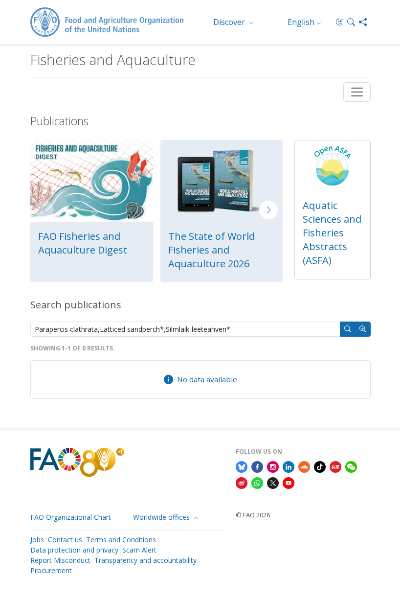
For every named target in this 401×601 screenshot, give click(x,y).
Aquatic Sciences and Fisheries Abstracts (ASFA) (332, 233)
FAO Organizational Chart (70, 517)
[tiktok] (320, 466)
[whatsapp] (257, 482)
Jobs (37, 539)
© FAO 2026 (253, 514)
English (301, 22)
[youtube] (288, 482)
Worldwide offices (162, 517)
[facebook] (257, 466)
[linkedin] (288, 466)
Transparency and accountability (145, 560)
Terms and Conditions (121, 539)
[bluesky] (241, 466)
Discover (230, 22)
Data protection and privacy (74, 550)
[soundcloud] (304, 466)
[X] (273, 482)
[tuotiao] (335, 466)
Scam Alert (139, 550)
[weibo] (241, 482)
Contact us (65, 539)
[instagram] (273, 466)
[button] (351, 22)
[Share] (363, 22)
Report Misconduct (60, 560)
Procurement (51, 570)
